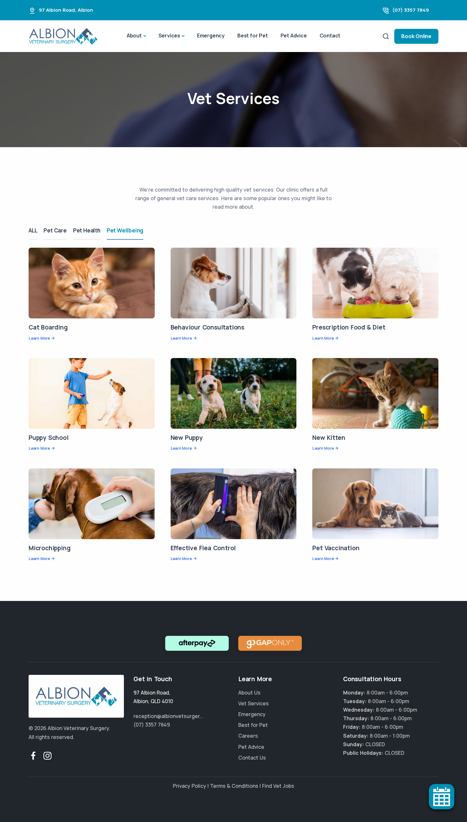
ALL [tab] (33, 230)
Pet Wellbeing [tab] (125, 230)
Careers (248, 735)
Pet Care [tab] (55, 230)
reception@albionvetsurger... (168, 716)
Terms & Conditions (234, 785)
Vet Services (253, 703)
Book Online (416, 36)
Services (169, 35)
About (134, 35)
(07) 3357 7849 (410, 10)
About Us (249, 692)
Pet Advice (294, 35)
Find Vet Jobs (278, 785)
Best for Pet (252, 35)
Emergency (211, 35)
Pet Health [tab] (86, 230)
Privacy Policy (189, 785)
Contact (330, 35)
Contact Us (252, 757)
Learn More (39, 338)
